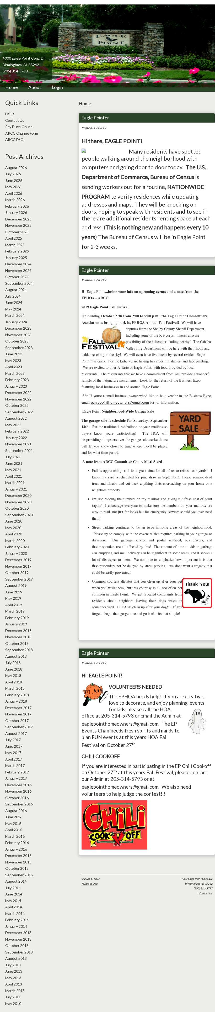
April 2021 (13, 476)
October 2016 (17, 797)
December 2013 (18, 932)
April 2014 (13, 907)
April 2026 (13, 193)
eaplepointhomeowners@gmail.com (120, 724)
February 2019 (17, 617)
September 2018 (19, 649)
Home (11, 87)
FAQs (9, 114)
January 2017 (16, 778)
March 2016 (15, 836)
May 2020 (13, 527)
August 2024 (16, 289)
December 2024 (18, 264)
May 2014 (13, 900)
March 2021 (15, 482)
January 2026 (16, 212)
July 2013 (13, 965)
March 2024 (15, 315)
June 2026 (13, 180)
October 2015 (17, 868)
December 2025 (18, 219)
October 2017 (17, 720)
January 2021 (16, 489)
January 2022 (16, 437)
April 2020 (13, 534)
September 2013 (19, 952)
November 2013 (18, 939)
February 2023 (17, 379)
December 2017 (18, 707)
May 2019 (13, 598)
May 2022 (13, 425)
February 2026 (17, 206)
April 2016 (13, 829)
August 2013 (16, 958)
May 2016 (13, 823)
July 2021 (13, 457)
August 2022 (16, 418)
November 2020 (18, 502)
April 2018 (13, 682)
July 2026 (13, 174)
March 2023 (15, 373)
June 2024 (13, 302)
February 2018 (17, 695)
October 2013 (17, 945)
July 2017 (13, 739)
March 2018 (15, 688)
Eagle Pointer (95, 117)
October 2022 (17, 405)
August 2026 (16, 167)
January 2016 (16, 849)
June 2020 (13, 521)
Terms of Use (89, 883)
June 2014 (13, 894)
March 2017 (15, 765)
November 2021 (18, 444)
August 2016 (16, 810)
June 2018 (13, 669)
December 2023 (18, 328)
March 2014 (15, 913)
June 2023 (13, 354)
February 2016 (17, 842)
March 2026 (15, 199)
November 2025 (18, 225)
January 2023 (16, 386)
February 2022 (17, 431)
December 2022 (18, 392)
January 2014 (16, 926)
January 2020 (16, 553)
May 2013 (13, 978)
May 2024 (13, 309)
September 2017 (19, 727)
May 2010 (13, 1003)
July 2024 (13, 296)
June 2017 (13, 746)
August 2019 (16, 585)
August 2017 (16, 733)
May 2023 (13, 360)
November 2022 (18, 399)
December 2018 (18, 630)
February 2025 (17, 251)
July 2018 (13, 662)
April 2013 (13, 984)
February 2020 (17, 547)
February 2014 (17, 920)
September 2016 (19, 804)
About (34, 87)
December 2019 (18, 559)
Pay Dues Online (19, 126)
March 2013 (15, 990)
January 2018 (16, 701)
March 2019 (15, 611)
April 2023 (13, 367)
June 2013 (13, 971)
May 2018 (13, 675)
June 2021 (13, 463)
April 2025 (13, 238)
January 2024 (16, 322)
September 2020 (19, 515)
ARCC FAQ (14, 139)
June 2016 (13, 817)
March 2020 (15, 540)
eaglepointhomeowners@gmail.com (120, 402)
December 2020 (18, 495)
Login (57, 87)
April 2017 (13, 759)
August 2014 (16, 881)
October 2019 (17, 572)
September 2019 (19, 579)
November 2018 (18, 637)
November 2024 (18, 270)
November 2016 (18, 791)
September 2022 (19, 412)
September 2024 (19, 283)
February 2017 (17, 772)
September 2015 (19, 875)
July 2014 (13, 888)
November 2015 (18, 862)
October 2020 (17, 508)
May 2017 (13, 752)
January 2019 (16, 624)
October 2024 (17, 277)
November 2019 (18, 566)
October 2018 (17, 643)
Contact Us (205, 893)
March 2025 (15, 245)
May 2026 (13, 187)
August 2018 (16, 656)
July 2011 (13, 997)
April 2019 (13, 605)
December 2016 (18, 785)
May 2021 (13, 469)
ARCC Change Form (21, 133)
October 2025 (17, 232)
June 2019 (13, 592)
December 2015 (18, 855)
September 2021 (19, 450)
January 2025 (16, 257)
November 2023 (18, 335)
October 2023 (17, 341)
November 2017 (18, 714)
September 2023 (19, 347)
